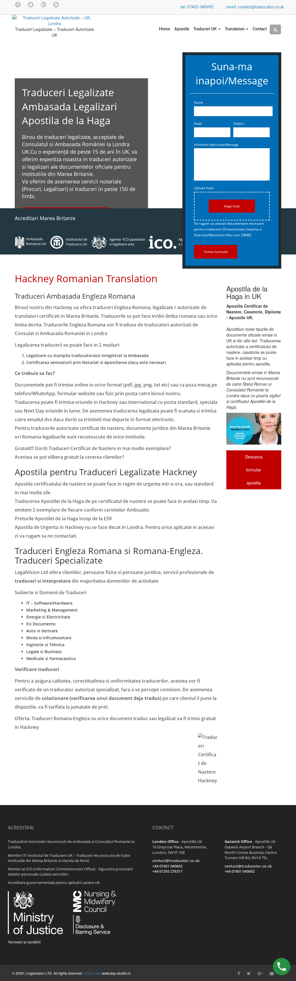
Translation (235, 29)
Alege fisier (232, 206)
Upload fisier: (204, 188)
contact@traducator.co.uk (261, 7)
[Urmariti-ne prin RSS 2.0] (56, 4)
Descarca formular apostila (253, 470)
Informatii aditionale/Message (216, 144)
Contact (260, 29)
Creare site (92, 973)
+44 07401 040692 (167, 866)
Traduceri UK (205, 29)
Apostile (181, 29)
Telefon (239, 123)
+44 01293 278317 (167, 871)
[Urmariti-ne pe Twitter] (31, 4)
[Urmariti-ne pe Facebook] (18, 4)
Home (164, 29)
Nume (200, 102)
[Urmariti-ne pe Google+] (43, 4)
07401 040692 (200, 7)
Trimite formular (216, 252)
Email (199, 123)
